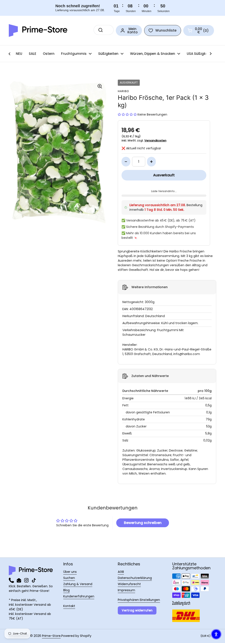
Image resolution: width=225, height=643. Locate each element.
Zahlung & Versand (77, 584)
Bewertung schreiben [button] (142, 522)
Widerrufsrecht (129, 584)
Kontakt (69, 606)
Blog (66, 590)
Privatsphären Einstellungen (139, 600)
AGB (121, 572)
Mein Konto (132, 30)
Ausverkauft (164, 175)
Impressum (126, 590)
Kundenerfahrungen (78, 596)
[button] (198, 30)
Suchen (69, 578)
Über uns (70, 572)
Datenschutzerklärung (135, 578)
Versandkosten (155, 140)
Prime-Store (51, 636)
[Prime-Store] (38, 30)
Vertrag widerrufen (137, 610)
